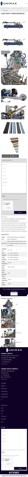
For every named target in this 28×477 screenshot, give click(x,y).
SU (16, 314)
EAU (16, 304)
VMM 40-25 (18, 342)
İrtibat (14, 293)
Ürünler (8, 8)
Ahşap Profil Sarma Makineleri (17, 8)
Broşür (7, 156)
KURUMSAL (3, 383)
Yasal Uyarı (3, 419)
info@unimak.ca (4, 379)
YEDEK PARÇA (4, 391)
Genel (2, 408)
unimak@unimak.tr (4, 364)
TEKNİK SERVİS (4, 394)
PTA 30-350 (18, 333)
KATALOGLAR (4, 405)
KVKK (2, 422)
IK (1, 400)
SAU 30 (17, 323)
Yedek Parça (3, 416)
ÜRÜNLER (3, 386)
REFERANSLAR (4, 397)
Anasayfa (3, 8)
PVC (2, 413)
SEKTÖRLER (3, 389)
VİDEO (15, 156)
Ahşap (2, 411)
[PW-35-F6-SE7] (14, 25)
